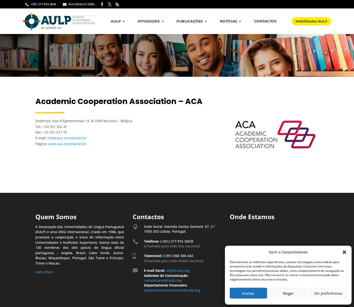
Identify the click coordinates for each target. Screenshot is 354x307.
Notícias (228, 21)
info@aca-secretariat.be (66, 138)
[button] (344, 252)
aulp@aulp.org (178, 270)
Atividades (149, 21)
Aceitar (248, 293)
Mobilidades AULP (311, 21)
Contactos (265, 21)
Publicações (190, 21)
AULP (116, 21)
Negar (288, 293)
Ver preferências (328, 293)
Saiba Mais (44, 272)
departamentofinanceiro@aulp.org (172, 290)
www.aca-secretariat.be (67, 143)
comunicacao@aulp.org (163, 280)
